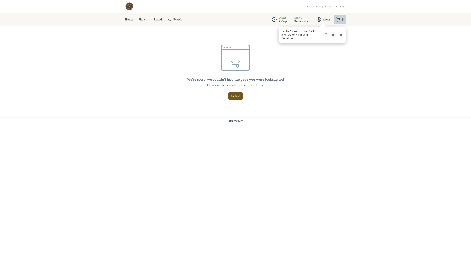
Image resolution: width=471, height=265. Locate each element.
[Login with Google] (326, 35)
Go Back (235, 96)
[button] (312, 35)
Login (326, 19)
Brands (158, 19)
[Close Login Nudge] (341, 35)
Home (129, 19)
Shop (141, 19)
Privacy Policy (235, 120)
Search (177, 19)
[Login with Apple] (333, 35)
